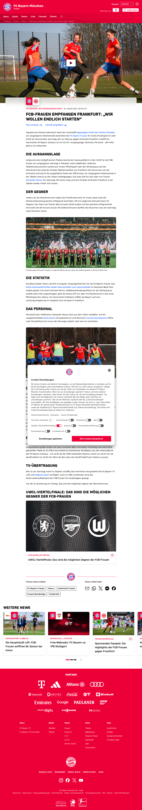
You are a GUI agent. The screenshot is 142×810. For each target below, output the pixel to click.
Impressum (16, 793)
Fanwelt (42, 16)
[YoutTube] (81, 780)
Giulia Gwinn (49, 318)
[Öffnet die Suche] (61, 16)
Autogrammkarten (114, 736)
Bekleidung (90, 732)
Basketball (60, 772)
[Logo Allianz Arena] (61, 804)
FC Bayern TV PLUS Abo (30, 732)
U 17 (66, 736)
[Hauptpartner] (116, 10)
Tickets (53, 16)
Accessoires (90, 747)
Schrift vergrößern (54, 125)
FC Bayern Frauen (78, 136)
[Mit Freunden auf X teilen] (100, 588)
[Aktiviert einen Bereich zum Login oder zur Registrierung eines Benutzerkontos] (137, 4)
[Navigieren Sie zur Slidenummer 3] (75, 659)
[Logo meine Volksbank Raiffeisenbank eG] (94, 710)
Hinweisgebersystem (93, 793)
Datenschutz (27, 793)
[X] (74, 780)
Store (87, 723)
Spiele (15, 16)
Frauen (16, 21)
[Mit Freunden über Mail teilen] (87, 588)
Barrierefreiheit (57, 793)
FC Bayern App (113, 740)
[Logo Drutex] (54, 694)
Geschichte (111, 728)
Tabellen (52, 728)
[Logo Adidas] (55, 684)
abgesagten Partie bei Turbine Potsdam (96, 132)
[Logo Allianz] (75, 684)
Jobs (101, 772)
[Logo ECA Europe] (72, 803)
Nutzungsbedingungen (41, 793)
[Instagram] (61, 780)
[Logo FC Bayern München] (71, 762)
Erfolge (110, 732)
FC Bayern (7, 21)
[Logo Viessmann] (69, 710)
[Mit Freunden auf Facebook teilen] (114, 588)
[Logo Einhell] (104, 694)
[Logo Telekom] (41, 684)
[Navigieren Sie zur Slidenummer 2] (71, 659)
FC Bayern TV (25, 728)
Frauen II (68, 732)
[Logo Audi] (97, 684)
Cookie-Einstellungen (122, 793)
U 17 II (67, 740)
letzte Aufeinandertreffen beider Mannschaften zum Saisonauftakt (58, 287)
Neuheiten (89, 740)
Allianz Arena (74, 772)
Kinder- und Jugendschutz (74, 793)
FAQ (103, 793)
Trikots (88, 728)
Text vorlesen (32, 125)
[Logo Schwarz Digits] (45, 710)
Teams (24, 16)
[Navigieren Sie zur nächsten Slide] (81, 660)
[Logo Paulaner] (84, 702)
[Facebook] (67, 780)
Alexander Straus (34, 180)
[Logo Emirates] (42, 702)
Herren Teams (70, 744)
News (6, 16)
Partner (71, 674)
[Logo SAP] (104, 702)
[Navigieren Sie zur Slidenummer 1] (68, 659)
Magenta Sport (42, 475)
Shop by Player (91, 736)
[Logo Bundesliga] (83, 802)
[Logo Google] (62, 702)
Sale (87, 744)
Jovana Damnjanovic (97, 318)
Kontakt (115, 4)
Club (33, 16)
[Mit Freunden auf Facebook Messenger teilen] (107, 588)
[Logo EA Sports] (87, 694)
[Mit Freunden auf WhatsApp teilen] (94, 588)
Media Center (89, 772)
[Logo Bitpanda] (35, 694)
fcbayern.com (45, 772)
